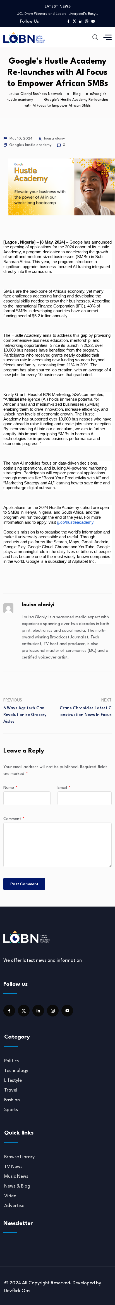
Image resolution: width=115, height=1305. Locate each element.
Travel (10, 1090)
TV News (13, 1166)
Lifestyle (13, 1080)
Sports (11, 1109)
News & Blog (17, 1186)
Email (64, 788)
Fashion (12, 1100)
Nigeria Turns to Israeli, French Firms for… (57, 14)
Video (10, 1196)
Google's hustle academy (30, 145)
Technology (16, 1070)
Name (10, 788)
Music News (16, 1176)
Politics (11, 1061)
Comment (14, 819)
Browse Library (19, 1157)
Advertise (14, 1205)
